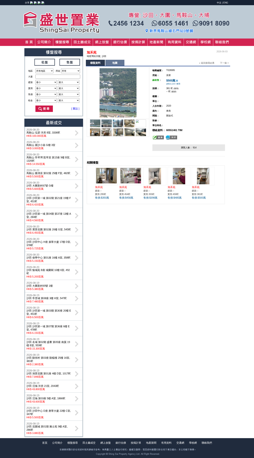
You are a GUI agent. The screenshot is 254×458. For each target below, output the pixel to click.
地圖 (114, 62)
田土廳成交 (89, 442)
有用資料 (166, 442)
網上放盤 (105, 442)
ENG (225, 2)
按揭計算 (136, 442)
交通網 (180, 442)
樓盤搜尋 (72, 442)
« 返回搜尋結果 (206, 63)
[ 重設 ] (75, 108)
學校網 (193, 442)
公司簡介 (57, 442)
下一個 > (224, 63)
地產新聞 (151, 442)
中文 (219, 2)
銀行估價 (121, 442)
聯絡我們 (207, 442)
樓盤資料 (95, 62)
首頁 (44, 442)
